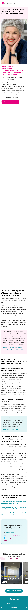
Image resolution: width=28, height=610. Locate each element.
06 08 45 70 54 (9, 532)
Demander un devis (10, 102)
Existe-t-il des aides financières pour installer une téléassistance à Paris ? (14, 513)
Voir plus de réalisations (14, 590)
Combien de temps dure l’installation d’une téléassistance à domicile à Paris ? (13, 502)
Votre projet (14, 607)
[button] (26, 3)
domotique (23, 390)
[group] (11, 573)
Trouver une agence (15, 603)
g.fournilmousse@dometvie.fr (14, 535)
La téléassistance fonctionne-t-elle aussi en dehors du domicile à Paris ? (13, 508)
